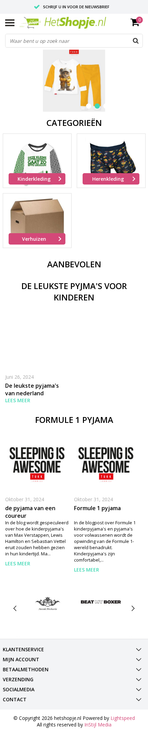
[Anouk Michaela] (48, 601)
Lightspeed (122, 718)
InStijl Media (98, 724)
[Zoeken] (135, 40)
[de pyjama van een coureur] (37, 462)
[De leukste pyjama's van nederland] (37, 340)
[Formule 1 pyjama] (106, 462)
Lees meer (17, 400)
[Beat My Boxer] (101, 601)
